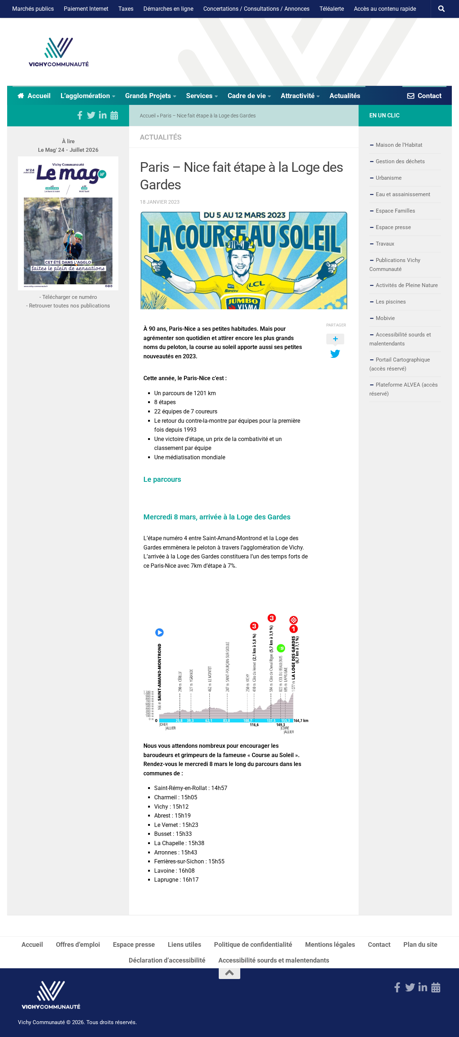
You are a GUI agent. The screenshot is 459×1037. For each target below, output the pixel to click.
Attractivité (297, 96)
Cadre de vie (247, 96)
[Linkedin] (102, 115)
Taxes (125, 8)
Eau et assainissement (403, 194)
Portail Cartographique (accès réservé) (399, 364)
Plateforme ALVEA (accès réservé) (403, 389)
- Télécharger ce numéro (68, 297)
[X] (91, 115)
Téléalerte (332, 8)
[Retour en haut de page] (229, 973)
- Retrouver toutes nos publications (68, 305)
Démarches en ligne (168, 8)
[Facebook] (79, 115)
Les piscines (391, 302)
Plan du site (420, 944)
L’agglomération (85, 96)
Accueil (39, 96)
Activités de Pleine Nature (407, 285)
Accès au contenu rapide (385, 8)
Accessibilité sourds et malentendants (400, 339)
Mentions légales (330, 944)
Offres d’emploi (78, 944)
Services (199, 96)
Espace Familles (395, 211)
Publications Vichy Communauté (394, 264)
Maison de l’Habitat (399, 145)
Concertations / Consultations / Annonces (256, 8)
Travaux (385, 244)
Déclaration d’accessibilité (167, 960)
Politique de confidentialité (253, 944)
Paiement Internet (86, 8)
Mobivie (385, 318)
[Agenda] (114, 115)
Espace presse (393, 227)
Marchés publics (33, 8)
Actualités (345, 96)
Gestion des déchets (400, 161)
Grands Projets (148, 96)
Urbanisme (389, 178)
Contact (429, 96)
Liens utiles (184, 944)
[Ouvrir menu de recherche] (441, 9)
